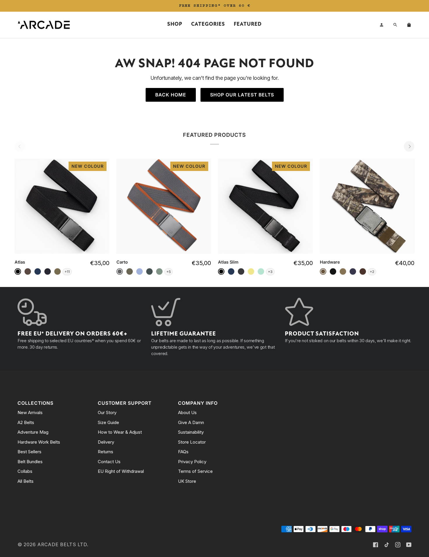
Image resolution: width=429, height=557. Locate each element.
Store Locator (192, 442)
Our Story (107, 412)
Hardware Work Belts (39, 442)
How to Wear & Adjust (120, 432)
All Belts (26, 481)
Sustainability (191, 432)
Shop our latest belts (242, 95)
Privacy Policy (192, 461)
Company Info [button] (198, 403)
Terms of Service (195, 471)
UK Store (187, 481)
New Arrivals (30, 412)
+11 (67, 271)
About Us (187, 412)
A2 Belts (26, 422)
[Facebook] (375, 544)
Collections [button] (35, 403)
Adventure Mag (33, 432)
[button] (175, 25)
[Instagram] (397, 544)
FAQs (183, 451)
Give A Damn (191, 422)
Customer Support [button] (124, 403)
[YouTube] (408, 544)
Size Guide (108, 422)
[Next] (409, 146)
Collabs (25, 471)
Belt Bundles (30, 461)
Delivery (106, 442)
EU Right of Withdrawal (121, 471)
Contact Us (109, 461)
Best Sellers (29, 451)
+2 (372, 271)
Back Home (170, 95)
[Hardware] (367, 206)
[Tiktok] (386, 544)
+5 (168, 271)
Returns (105, 451)
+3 (270, 271)
